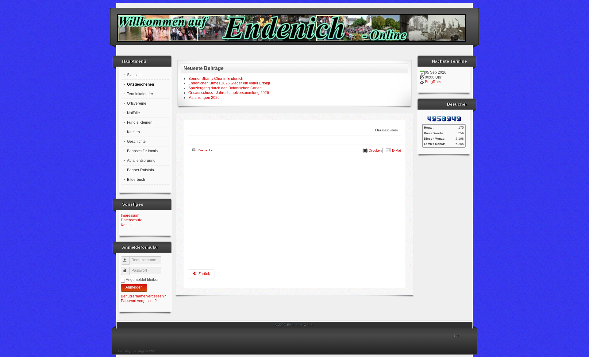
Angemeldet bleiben (143, 279)
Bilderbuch (136, 179)
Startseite (135, 75)
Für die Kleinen (139, 122)
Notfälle (133, 113)
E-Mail (396, 150)
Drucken (375, 150)
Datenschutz (131, 220)
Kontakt (127, 225)
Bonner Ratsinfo (140, 170)
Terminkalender (140, 94)
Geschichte (136, 141)
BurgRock (433, 82)
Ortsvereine (136, 103)
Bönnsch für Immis (142, 151)
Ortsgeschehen (140, 84)
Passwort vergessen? (139, 301)
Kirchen (133, 132)
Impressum (130, 215)
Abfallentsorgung (141, 160)
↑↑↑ (456, 335)
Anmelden (134, 287)
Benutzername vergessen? (143, 296)
